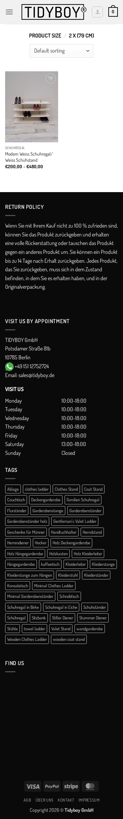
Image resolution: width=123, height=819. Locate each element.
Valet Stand (60, 628)
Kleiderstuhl (68, 575)
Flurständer (16, 510)
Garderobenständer (85, 510)
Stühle (12, 628)
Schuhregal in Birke (23, 607)
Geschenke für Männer (26, 532)
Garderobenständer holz (27, 521)
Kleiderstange (103, 564)
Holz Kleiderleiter (88, 553)
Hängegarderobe (21, 564)
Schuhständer (94, 607)
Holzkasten (58, 553)
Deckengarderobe (45, 499)
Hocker (40, 542)
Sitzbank (39, 617)
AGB (27, 800)
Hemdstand (92, 532)
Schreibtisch (69, 596)
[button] (9, 11)
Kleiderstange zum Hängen (29, 575)
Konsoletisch (17, 585)
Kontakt (66, 800)
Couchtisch (16, 499)
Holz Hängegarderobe (25, 553)
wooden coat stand (69, 639)
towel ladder (34, 628)
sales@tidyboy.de (36, 375)
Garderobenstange (47, 510)
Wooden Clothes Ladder (27, 639)
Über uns (45, 800)
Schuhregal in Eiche (61, 607)
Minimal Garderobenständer (30, 596)
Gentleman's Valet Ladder (74, 521)
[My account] (97, 11)
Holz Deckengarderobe (71, 542)
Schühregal (16, 617)
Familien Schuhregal (83, 499)
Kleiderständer (96, 575)
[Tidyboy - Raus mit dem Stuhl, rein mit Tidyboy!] (54, 12)
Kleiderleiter (76, 564)
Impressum (89, 800)
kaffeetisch (50, 564)
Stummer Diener (93, 617)
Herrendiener (18, 542)
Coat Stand (93, 489)
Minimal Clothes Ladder (53, 585)
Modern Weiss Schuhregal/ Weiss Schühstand (29, 157)
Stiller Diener (62, 617)
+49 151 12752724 (32, 366)
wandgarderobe (90, 628)
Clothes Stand (66, 489)
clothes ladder (37, 489)
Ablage (13, 489)
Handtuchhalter (64, 532)
